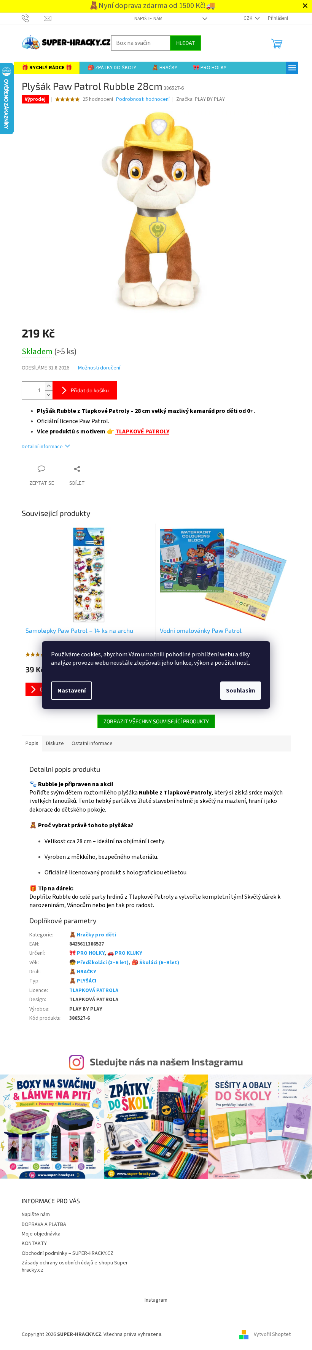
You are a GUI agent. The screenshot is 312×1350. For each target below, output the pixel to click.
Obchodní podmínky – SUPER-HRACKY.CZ (64, 1251)
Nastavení (69, 690)
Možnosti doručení (96, 368)
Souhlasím (238, 690)
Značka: (197, 99)
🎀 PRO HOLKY (83, 953)
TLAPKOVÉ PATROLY (139, 431)
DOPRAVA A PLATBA (41, 1222)
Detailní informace (39, 447)
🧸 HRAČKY (79, 972)
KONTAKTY (31, 1241)
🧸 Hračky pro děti (89, 935)
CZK (245, 18)
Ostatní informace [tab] (89, 743)
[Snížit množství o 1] (45, 394)
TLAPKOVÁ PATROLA (90, 990)
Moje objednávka (38, 1232)
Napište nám (145, 18)
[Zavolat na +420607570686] (30, 18)
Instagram (153, 1298)
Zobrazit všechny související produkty (153, 721)
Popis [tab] (28, 743)
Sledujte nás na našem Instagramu (163, 1061)
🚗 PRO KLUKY (121, 953)
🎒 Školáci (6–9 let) (152, 962)
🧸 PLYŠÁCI (79, 981)
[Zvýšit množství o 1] (45, 386)
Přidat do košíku (87, 390)
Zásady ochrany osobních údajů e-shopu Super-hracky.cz (72, 1264)
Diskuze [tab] (52, 743)
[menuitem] (43, 68)
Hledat (182, 43)
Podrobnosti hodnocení (140, 99)
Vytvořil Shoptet (269, 1332)
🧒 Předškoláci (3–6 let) (96, 962)
